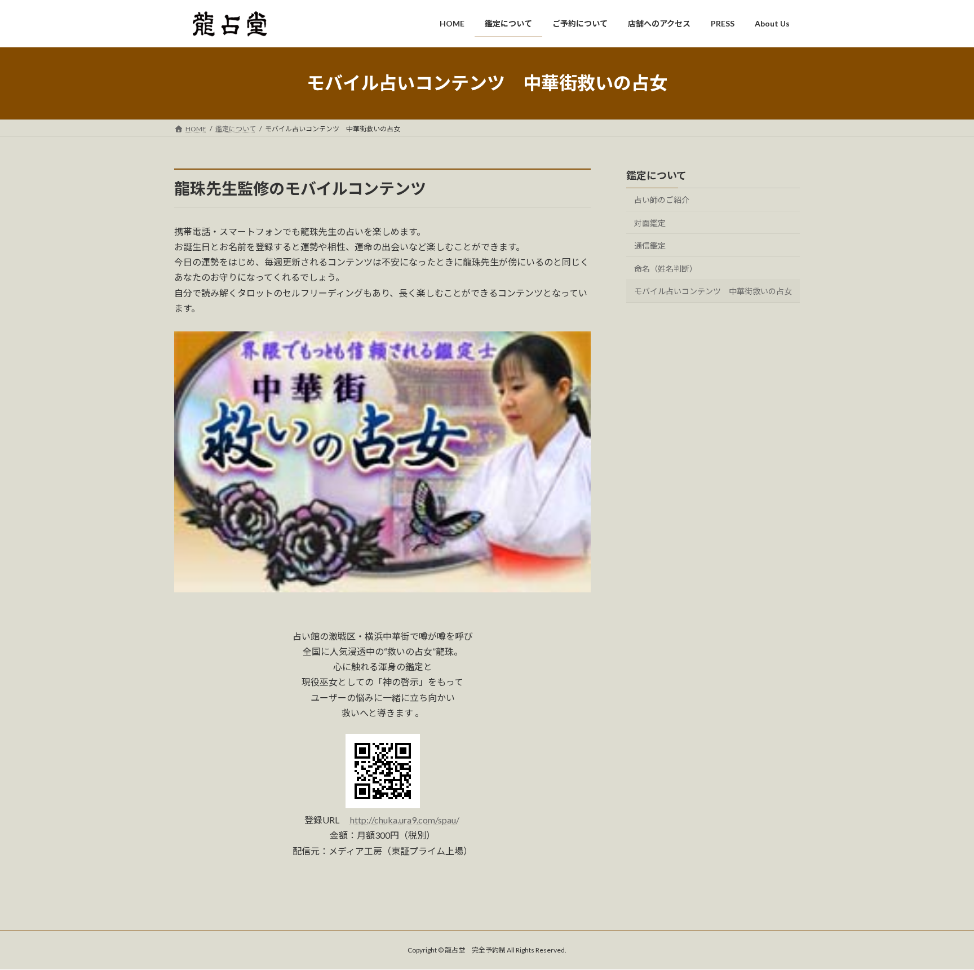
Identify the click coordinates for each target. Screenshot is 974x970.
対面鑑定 (650, 222)
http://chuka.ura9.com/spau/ (404, 819)
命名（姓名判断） (665, 268)
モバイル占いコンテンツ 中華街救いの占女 (713, 291)
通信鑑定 (650, 245)
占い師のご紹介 (661, 200)
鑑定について (656, 175)
